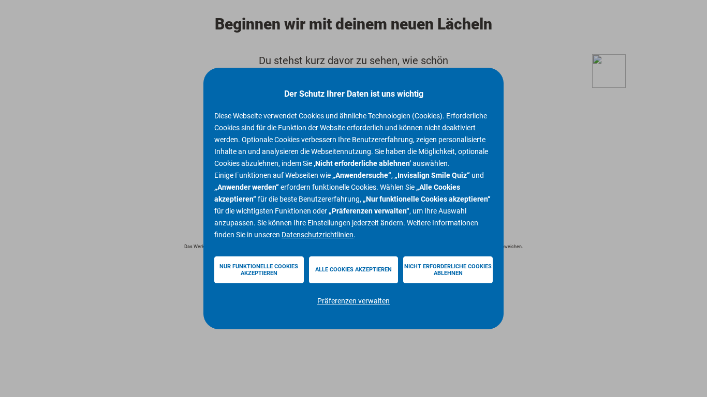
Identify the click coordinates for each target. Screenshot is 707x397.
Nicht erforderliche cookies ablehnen (448, 270)
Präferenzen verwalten (353, 301)
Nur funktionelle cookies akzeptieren (258, 270)
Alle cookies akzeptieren (353, 269)
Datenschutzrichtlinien (318, 235)
